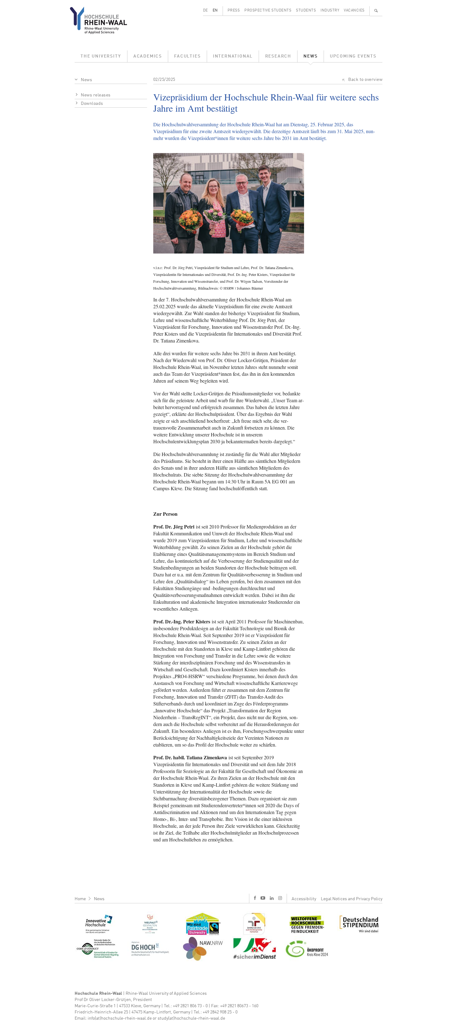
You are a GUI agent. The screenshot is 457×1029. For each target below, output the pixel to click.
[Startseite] (103, 20)
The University (101, 56)
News (310, 56)
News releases (96, 95)
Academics (147, 56)
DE (205, 10)
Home (80, 899)
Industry (330, 10)
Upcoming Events (353, 56)
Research (278, 56)
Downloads (92, 103)
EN (215, 10)
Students (306, 10)
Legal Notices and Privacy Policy (351, 899)
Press (234, 10)
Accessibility (304, 899)
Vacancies (354, 10)
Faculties (187, 56)
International (233, 56)
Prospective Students (267, 10)
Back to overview (365, 79)
